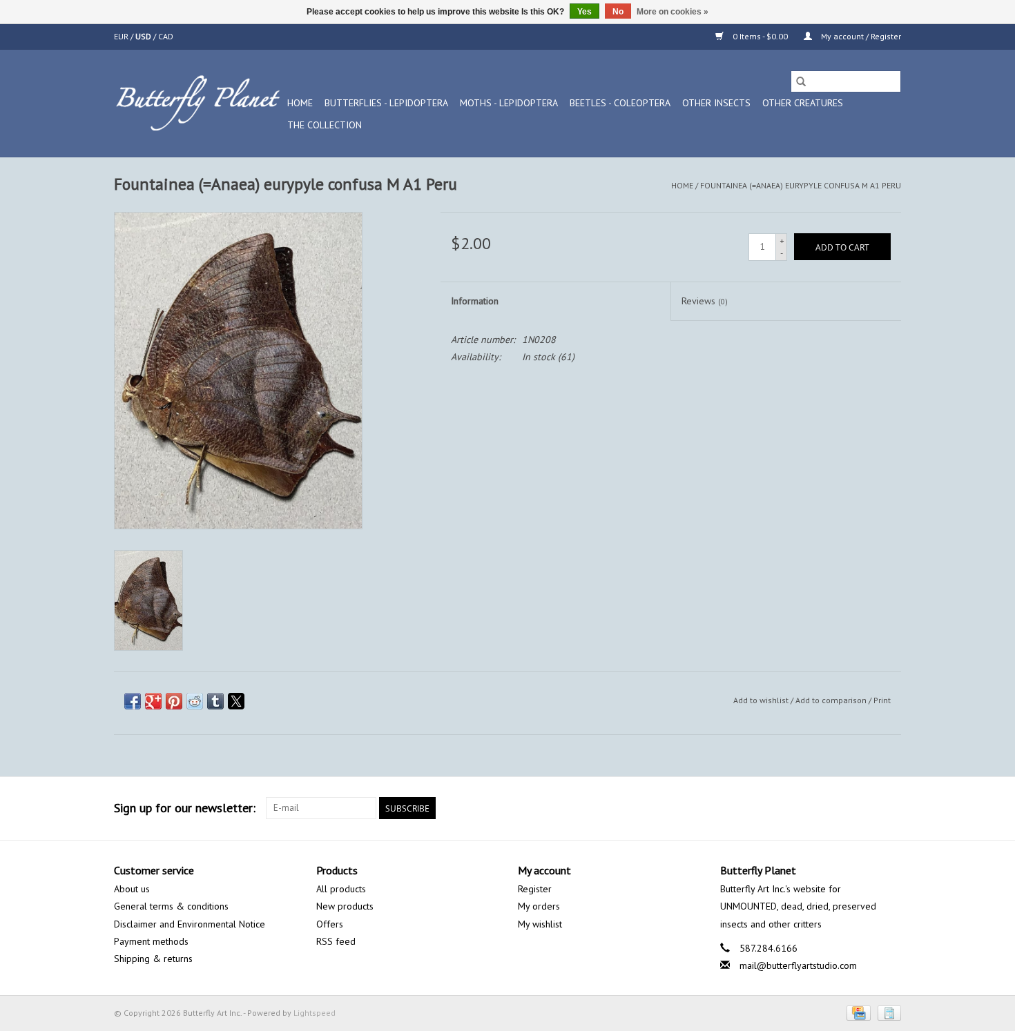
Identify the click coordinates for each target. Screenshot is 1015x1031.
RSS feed (336, 941)
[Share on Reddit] (194, 701)
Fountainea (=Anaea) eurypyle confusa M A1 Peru (800, 185)
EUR (122, 36)
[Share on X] (236, 701)
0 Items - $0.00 (760, 36)
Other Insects (716, 103)
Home (300, 103)
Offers (329, 924)
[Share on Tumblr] (215, 701)
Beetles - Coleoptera (620, 103)
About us (132, 889)
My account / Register (860, 36)
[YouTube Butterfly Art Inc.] (865, 808)
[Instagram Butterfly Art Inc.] (890, 808)
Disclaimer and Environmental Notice (189, 924)
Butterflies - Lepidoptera (386, 103)
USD (144, 36)
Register (535, 889)
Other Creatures (802, 103)
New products (345, 906)
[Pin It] (174, 701)
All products (341, 889)
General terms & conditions (171, 906)
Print (882, 700)
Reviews (705, 301)
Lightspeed (314, 1013)
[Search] (801, 81)
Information (475, 301)
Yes (584, 12)
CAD (165, 36)
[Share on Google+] (153, 701)
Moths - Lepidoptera (509, 103)
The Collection (324, 125)
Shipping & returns (153, 958)
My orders (539, 906)
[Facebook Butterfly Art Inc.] (840, 808)
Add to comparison (832, 700)
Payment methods (151, 941)
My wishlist (540, 924)
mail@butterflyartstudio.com (798, 965)
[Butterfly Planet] (198, 103)
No (618, 12)
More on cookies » (672, 12)
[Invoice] (887, 1012)
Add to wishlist (762, 700)
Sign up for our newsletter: (184, 808)
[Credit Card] (857, 1012)
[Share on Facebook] (132, 701)
